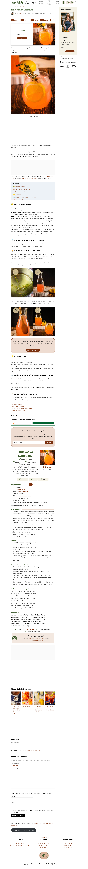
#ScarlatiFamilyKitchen (35, 640)
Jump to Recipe (23, 37)
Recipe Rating (15, 763)
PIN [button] (34, 479)
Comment (14, 769)
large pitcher (20, 525)
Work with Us (44, 847)
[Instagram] (68, 2)
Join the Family (57, 2)
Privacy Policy (67, 843)
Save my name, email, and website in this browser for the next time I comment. (33, 811)
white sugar (21, 489)
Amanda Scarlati (28, 629)
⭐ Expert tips (17, 194)
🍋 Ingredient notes (19, 186)
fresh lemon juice (25, 496)
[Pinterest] (72, 2)
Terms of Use (68, 847)
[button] (20, 30)
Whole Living (41, 2)
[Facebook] (63, 2)
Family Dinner (27, 2)
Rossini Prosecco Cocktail (18, 410)
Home (12, 6)
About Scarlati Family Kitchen (20, 845)
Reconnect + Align (44, 843)
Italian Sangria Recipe (17, 406)
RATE (44, 479)
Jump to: (17, 183)
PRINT (23, 479)
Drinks (24, 6)
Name (13, 796)
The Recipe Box (34, 2)
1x (30, 484)
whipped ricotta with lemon (30, 178)
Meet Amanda (20, 843)
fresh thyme (23, 491)
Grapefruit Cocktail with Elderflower (21, 408)
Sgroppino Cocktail (16, 404)
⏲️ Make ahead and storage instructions (24, 197)
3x (34, 484)
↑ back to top (44, 837)
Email (13, 802)
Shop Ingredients (43, 423)
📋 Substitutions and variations (22, 189)
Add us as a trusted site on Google (24, 830)
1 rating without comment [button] (33, 750)
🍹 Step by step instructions (21, 192)
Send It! (49, 442)
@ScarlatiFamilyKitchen (36, 638)
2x (32, 484)
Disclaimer (67, 845)
